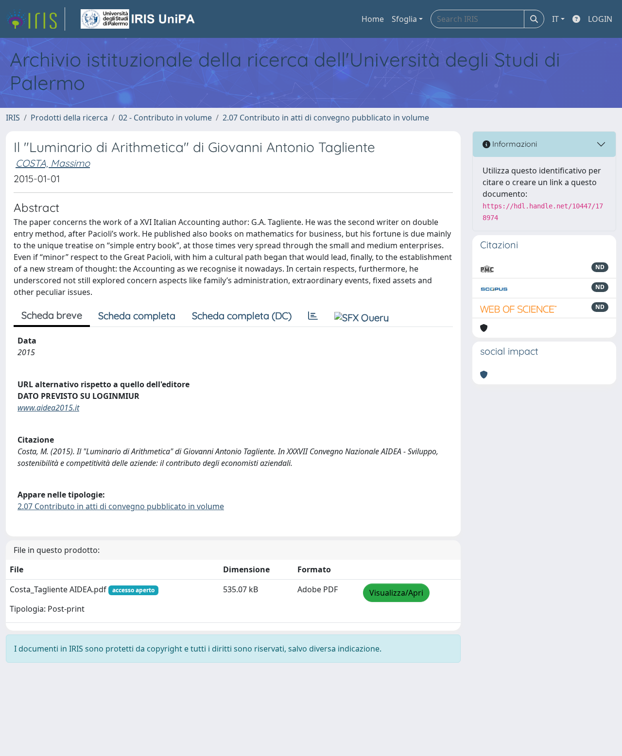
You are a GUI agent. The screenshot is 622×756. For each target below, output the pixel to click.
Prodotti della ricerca (69, 117)
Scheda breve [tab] (51, 315)
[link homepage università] (138, 19)
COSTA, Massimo (53, 163)
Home (373, 19)
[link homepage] (35, 19)
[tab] (313, 316)
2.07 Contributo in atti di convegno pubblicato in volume (326, 117)
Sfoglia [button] (404, 19)
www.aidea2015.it (48, 407)
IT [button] (555, 19)
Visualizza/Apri (396, 592)
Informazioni (513, 144)
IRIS (13, 117)
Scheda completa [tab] (136, 315)
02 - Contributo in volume (165, 117)
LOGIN (600, 19)
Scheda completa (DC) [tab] (242, 315)
